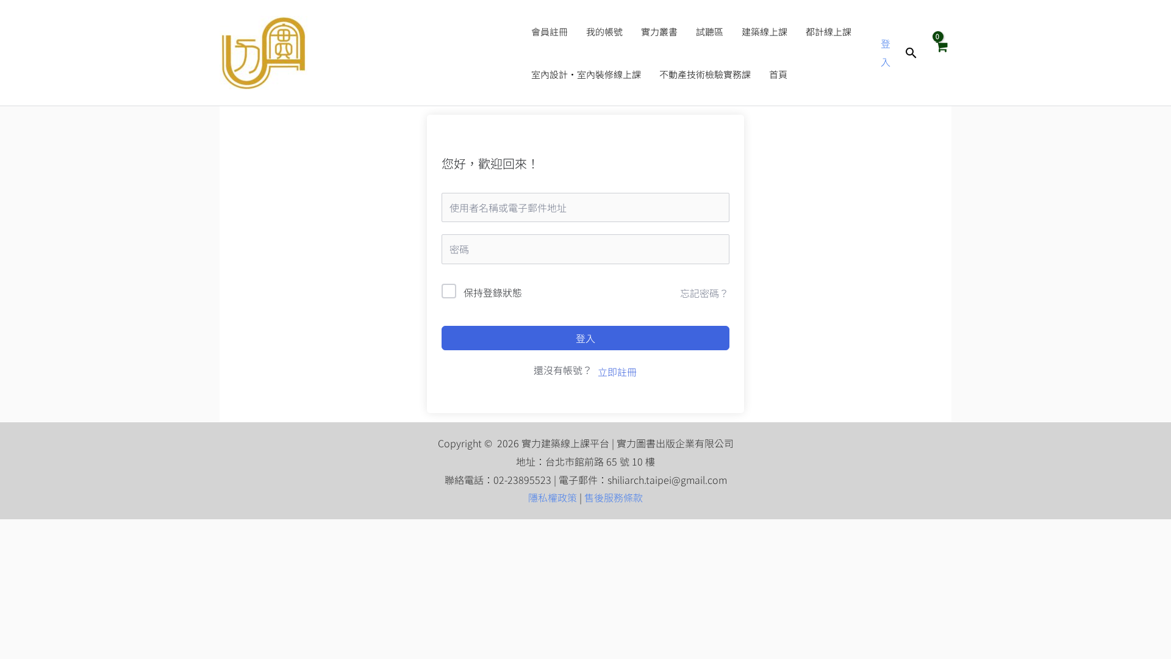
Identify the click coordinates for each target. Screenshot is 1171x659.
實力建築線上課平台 (414, 52)
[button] (911, 52)
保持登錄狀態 (493, 292)
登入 (585, 338)
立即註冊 (617, 371)
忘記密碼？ (704, 293)
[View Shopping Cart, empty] (941, 52)
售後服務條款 (613, 497)
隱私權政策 (552, 497)
